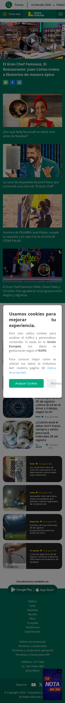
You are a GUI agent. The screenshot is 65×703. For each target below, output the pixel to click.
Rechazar (53, 383)
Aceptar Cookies (26, 383)
